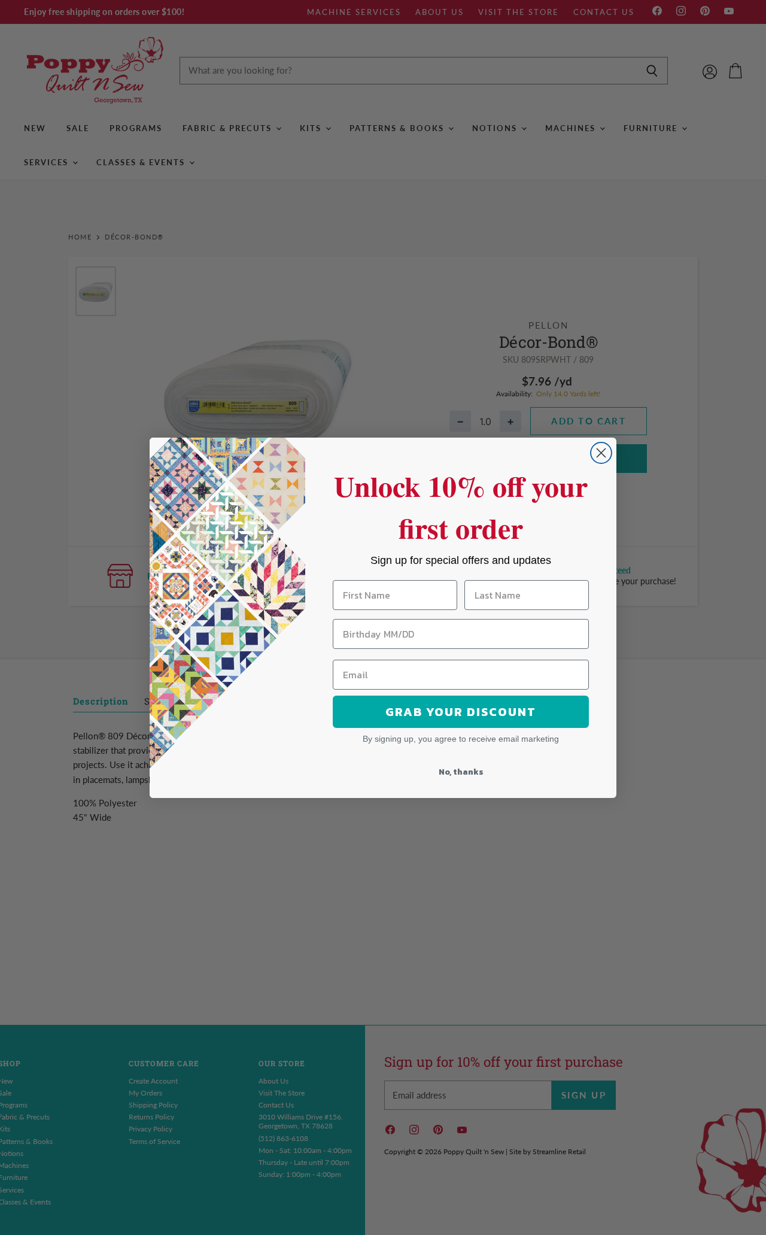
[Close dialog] (601, 452)
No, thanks (461, 772)
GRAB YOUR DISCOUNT (460, 712)
